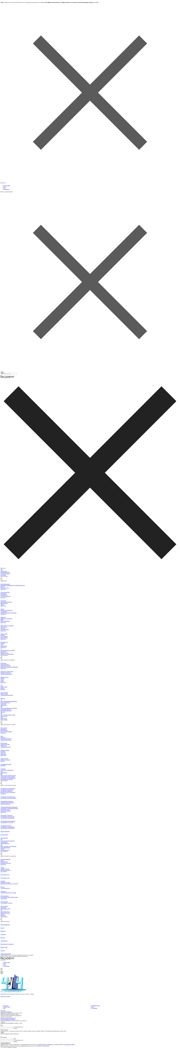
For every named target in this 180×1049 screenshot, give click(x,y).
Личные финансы (5, 843)
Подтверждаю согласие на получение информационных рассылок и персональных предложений (25, 1046)
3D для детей (4, 871)
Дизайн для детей (5, 868)
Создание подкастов (5, 596)
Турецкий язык (4, 838)
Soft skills (3, 881)
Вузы (4, 186)
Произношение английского (7, 802)
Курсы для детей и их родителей (8, 846)
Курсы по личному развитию (8, 840)
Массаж (2, 688)
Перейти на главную (5, 996)
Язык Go (3, 586)
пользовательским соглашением (44, 1044)
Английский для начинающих (8, 776)
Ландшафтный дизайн (6, 764)
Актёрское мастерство (6, 738)
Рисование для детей (6, 870)
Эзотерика (3, 768)
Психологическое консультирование (9, 667)
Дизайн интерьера (5, 750)
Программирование (5, 572)
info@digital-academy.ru (6, 1011)
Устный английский (5, 803)
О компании (6, 189)
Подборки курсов (95, 1005)
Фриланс (3, 635)
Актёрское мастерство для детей (8, 892)
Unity (2, 644)
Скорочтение (4, 898)
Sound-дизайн (4, 718)
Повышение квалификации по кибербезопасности (13, 585)
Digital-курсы (4, 571)
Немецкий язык (4, 834)
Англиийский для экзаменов (7, 818)
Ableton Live (3, 745)
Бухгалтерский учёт (5, 702)
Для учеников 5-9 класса (6, 903)
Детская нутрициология (6, 674)
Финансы (3, 712)
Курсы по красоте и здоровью (8, 650)
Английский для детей (6, 825)
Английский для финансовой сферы (9, 808)
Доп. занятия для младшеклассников (9, 897)
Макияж (2, 678)
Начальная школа (5, 896)
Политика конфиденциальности (8, 1018)
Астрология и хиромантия (7, 770)
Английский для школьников (8, 827)
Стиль (2, 679)
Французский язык (5, 831)
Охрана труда (4, 705)
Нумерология (4, 772)
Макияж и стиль (4, 652)
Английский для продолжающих (8, 798)
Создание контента (5, 573)
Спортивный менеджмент (7, 695)
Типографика (4, 611)
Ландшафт (3, 765)
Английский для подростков (7, 816)
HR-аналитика (4, 603)
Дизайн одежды (4, 758)
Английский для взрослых (7, 789)
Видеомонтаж (4, 595)
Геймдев (3, 643)
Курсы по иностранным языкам (8, 775)
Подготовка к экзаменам (6, 815)
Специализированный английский (9, 807)
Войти (2, 1032)
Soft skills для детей (5, 882)
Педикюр (3, 689)
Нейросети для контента (6, 610)
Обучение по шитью (5, 759)
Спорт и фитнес (4, 692)
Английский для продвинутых (8, 778)
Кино (2, 717)
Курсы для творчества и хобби (8, 714)
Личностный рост (5, 664)
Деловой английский (6, 810)
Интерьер (3, 751)
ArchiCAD (3, 752)
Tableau (2, 604)
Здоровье (3, 698)
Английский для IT (5, 809)
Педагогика (3, 703)
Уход (2, 685)
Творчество (3, 891)
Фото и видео (4, 716)
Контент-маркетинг (5, 621)
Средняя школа (4, 901)
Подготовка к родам (5, 908)
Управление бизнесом (6, 709)
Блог (4, 188)
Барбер (2, 681)
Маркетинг (3, 617)
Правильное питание (6, 672)
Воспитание (3, 907)
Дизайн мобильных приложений (8, 612)
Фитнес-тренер (4, 693)
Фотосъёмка (3, 593)
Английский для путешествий (8, 821)
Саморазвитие (4, 842)
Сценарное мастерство (6, 740)
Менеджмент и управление (7, 625)
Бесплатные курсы (5, 911)
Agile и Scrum (4, 626)
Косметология (4, 686)
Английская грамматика (6, 791)
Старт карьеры (4, 636)
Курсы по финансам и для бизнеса (9, 708)
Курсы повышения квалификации (9, 701)
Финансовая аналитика (6, 602)
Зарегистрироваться (5, 1043)
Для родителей (4, 906)
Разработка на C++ (5, 587)
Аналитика (3, 575)
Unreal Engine (4, 646)
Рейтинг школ (6, 185)
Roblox (2, 860)
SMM (2, 619)
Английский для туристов (7, 822)
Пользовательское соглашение (8, 1019)
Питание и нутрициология (7, 654)
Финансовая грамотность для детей (9, 883)
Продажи (3, 628)
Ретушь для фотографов (6, 731)
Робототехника (4, 861)
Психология (3, 651)
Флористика (3, 754)
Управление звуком (5, 744)
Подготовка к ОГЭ (5, 878)
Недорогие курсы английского (8, 792)
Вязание (2, 761)
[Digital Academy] (3, 1001)
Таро (2, 771)
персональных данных (69, 1044)
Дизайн (2, 609)
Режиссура (3, 737)
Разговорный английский (7, 779)
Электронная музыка (6, 747)
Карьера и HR (4, 634)
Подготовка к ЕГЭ (5, 850)
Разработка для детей (6, 863)
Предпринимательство (6, 710)
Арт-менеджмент (5, 629)
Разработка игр (4, 642)
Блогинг (3, 887)
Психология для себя (6, 665)
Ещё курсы (3, 589)
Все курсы (5, 1005)
